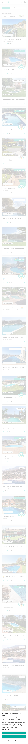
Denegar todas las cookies (14, 736)
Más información (6, 729)
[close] (25, 713)
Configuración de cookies (14, 740)
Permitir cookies (14, 733)
